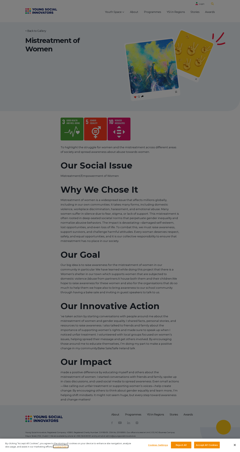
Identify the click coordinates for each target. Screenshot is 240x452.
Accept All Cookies (207, 445)
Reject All (181, 445)
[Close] (234, 445)
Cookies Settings (158, 445)
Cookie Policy (60, 446)
